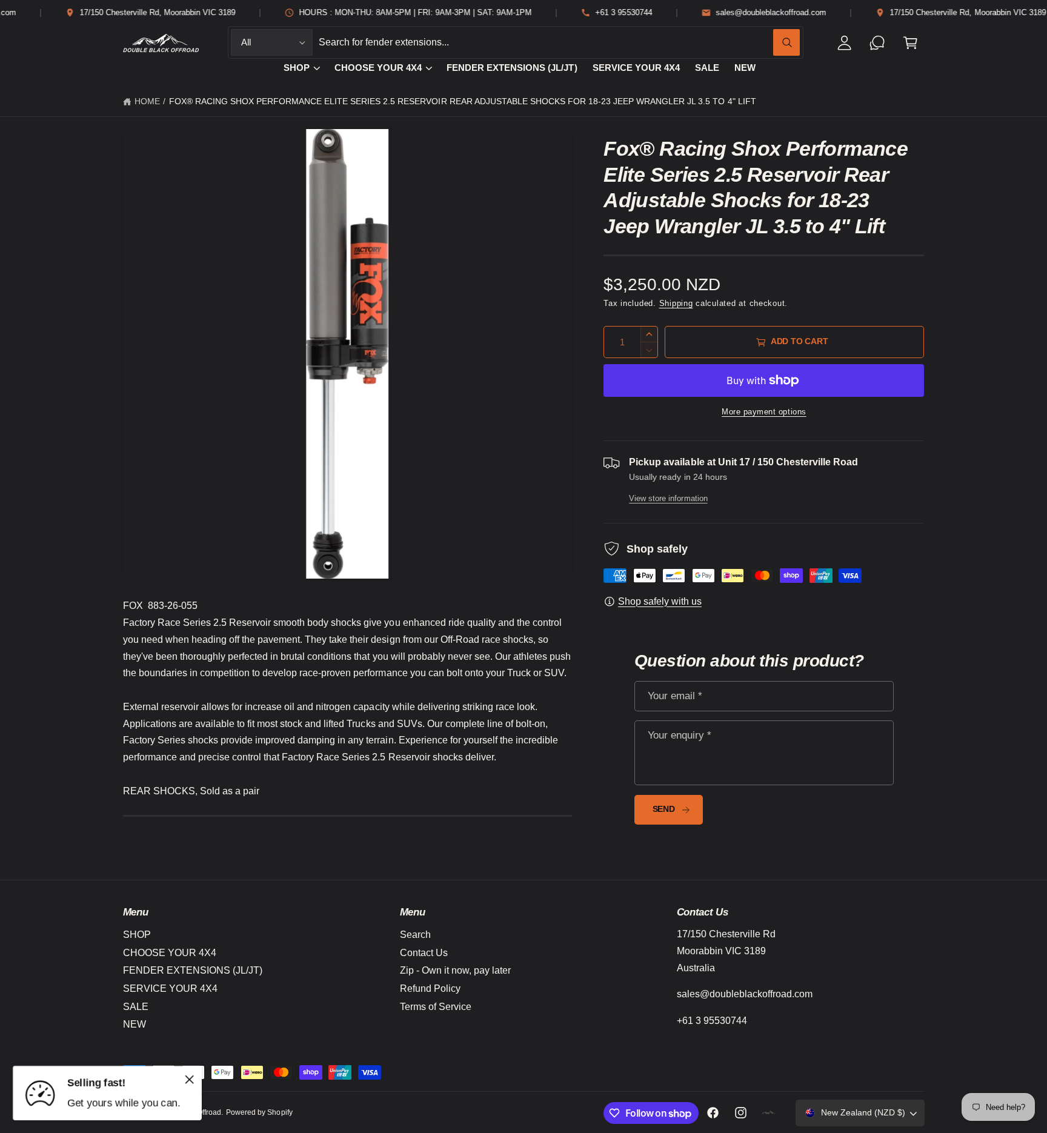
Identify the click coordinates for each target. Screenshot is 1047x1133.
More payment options (764, 412)
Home (147, 101)
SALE (135, 1007)
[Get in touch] (877, 42)
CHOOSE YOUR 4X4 (378, 68)
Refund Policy (430, 988)
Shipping (676, 303)
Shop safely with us (660, 601)
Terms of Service (435, 1007)
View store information (668, 498)
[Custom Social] (769, 1113)
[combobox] (559, 42)
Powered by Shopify (259, 1112)
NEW (134, 1024)
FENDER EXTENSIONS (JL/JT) (192, 970)
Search (415, 934)
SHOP (297, 68)
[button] (910, 42)
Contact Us (424, 953)
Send (664, 809)
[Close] (189, 1079)
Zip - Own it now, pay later (455, 970)
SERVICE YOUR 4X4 (170, 988)
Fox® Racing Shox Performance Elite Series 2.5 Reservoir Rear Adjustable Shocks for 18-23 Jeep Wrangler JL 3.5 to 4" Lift (462, 101)
